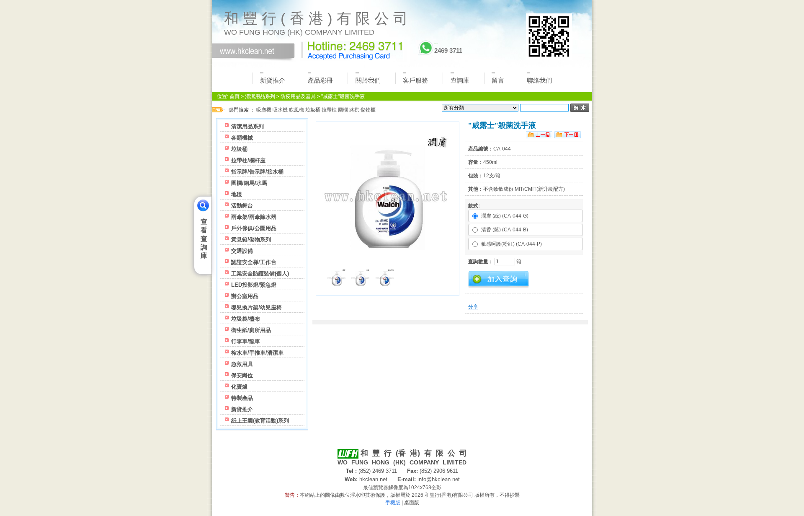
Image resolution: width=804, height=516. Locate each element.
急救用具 (242, 364)
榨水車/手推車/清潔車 (257, 353)
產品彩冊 (320, 80)
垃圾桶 (312, 110)
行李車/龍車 (245, 341)
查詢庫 (460, 80)
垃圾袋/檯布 (245, 319)
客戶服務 (415, 80)
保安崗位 (242, 375)
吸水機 (280, 110)
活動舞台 (242, 205)
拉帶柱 (329, 110)
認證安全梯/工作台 (253, 262)
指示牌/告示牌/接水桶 (257, 172)
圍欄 (343, 110)
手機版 (392, 503)
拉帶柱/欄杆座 (248, 160)
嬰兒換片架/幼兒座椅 (256, 307)
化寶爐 (239, 387)
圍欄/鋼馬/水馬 (249, 183)
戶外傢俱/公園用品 (253, 228)
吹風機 (296, 110)
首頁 (234, 96)
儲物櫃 (368, 110)
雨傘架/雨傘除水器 (253, 217)
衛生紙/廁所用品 (251, 330)
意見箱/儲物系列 (251, 239)
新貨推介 (272, 80)
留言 (498, 80)
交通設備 (242, 251)
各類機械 (242, 138)
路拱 (354, 110)
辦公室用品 (244, 296)
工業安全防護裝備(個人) (260, 273)
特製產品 (242, 398)
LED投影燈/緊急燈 (253, 285)
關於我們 (368, 80)
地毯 (236, 194)
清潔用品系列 (260, 96)
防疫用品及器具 (298, 96)
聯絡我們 (539, 80)
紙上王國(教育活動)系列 (260, 420)
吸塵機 (263, 110)
